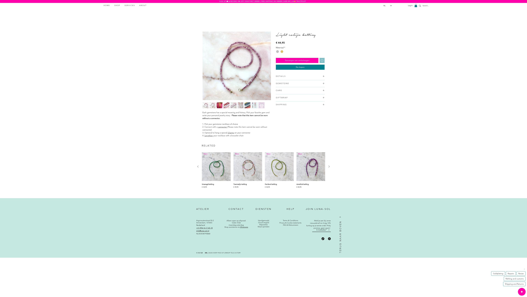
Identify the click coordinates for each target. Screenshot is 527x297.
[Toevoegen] (322, 60)
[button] (415, 5)
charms (231, 132)
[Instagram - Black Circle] (329, 238)
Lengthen (208, 135)
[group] (263, 173)
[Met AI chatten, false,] (522, 292)
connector (222, 127)
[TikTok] (323, 238)
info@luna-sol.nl (202, 231)
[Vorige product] (198, 166)
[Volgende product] (329, 166)
